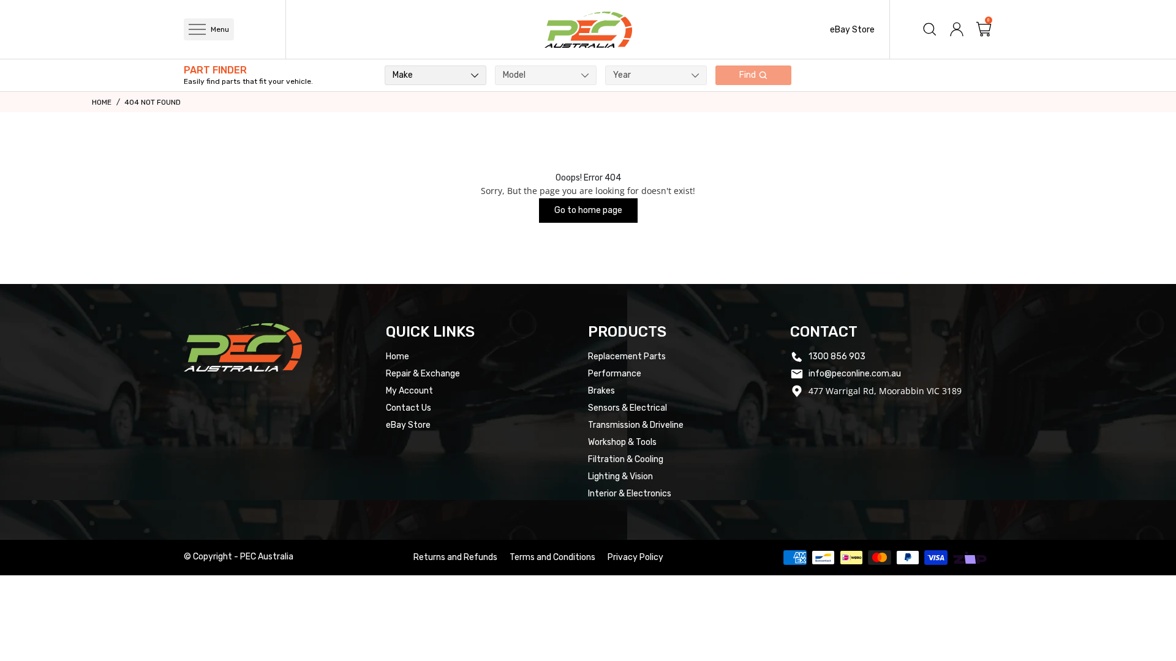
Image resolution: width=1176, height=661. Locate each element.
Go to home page (588, 210)
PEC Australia (266, 556)
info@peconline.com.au (855, 373)
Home (101, 102)
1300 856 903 (837, 356)
